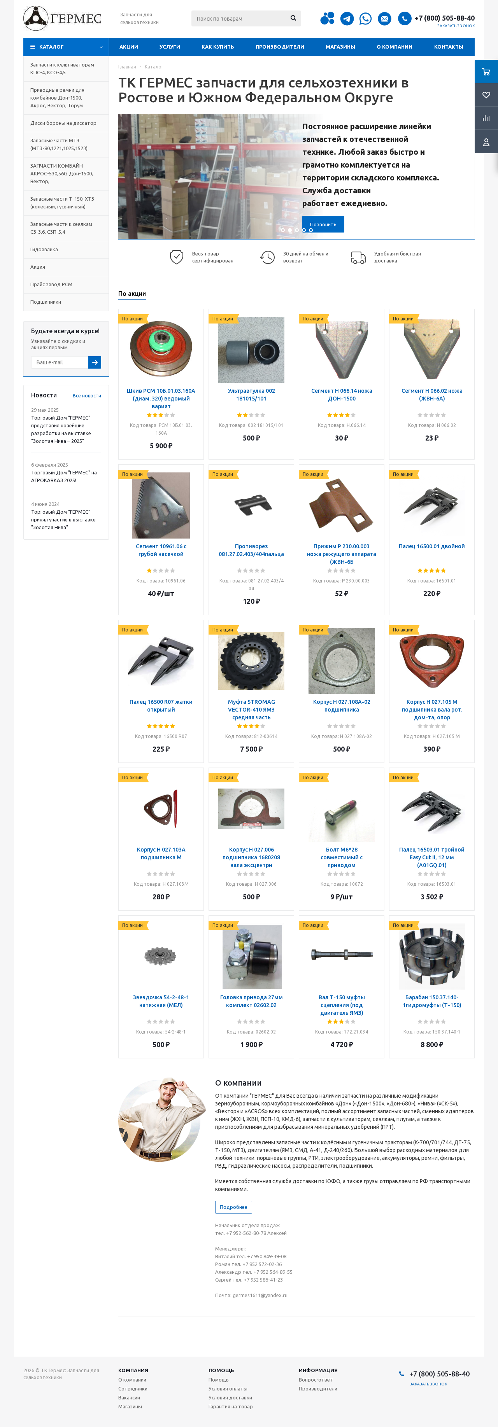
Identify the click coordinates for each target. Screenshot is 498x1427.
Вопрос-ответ (316, 1379)
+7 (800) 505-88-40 (445, 17)
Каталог (51, 46)
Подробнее (233, 1207)
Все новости (87, 395)
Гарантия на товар (231, 1406)
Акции (128, 46)
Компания (133, 1370)
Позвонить (323, 224)
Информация (318, 1370)
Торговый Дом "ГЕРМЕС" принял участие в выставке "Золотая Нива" (63, 519)
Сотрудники (132, 1388)
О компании (394, 46)
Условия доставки (230, 1397)
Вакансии (129, 1397)
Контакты (448, 46)
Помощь (221, 1370)
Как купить (218, 46)
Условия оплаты (228, 1388)
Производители (280, 46)
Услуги (170, 46)
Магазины (340, 46)
